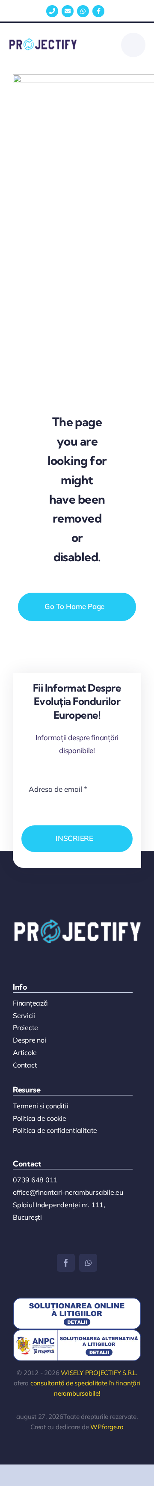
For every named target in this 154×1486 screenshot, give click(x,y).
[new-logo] (43, 41)
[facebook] (66, 1263)
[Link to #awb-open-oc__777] (133, 45)
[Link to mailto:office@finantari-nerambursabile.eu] (68, 11)
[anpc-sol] (77, 1301)
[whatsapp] (88, 1263)
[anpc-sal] (77, 1333)
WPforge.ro (107, 1427)
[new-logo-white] (77, 923)
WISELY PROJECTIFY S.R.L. (99, 1373)
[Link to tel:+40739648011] (52, 11)
